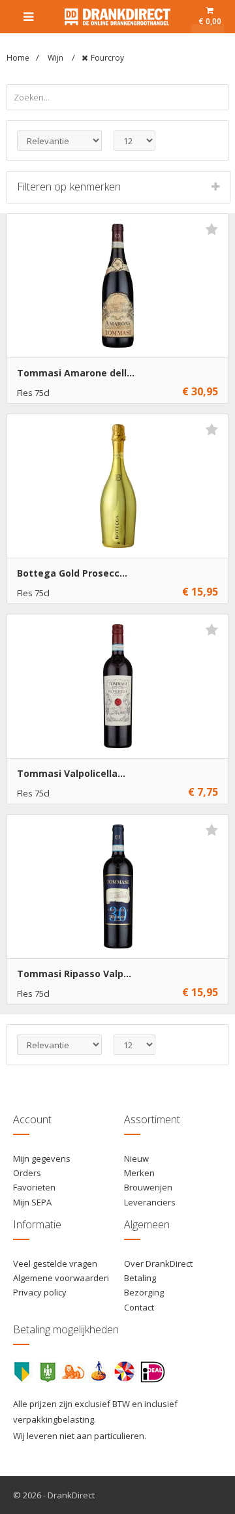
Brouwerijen (148, 1187)
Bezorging (144, 1292)
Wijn (56, 57)
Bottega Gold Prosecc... (72, 573)
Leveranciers (150, 1202)
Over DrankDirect (158, 1263)
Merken (139, 1173)
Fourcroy (107, 57)
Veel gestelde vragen (55, 1263)
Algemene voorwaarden (61, 1278)
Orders (27, 1173)
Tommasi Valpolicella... (71, 773)
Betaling (140, 1278)
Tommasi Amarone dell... (75, 373)
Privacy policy (40, 1292)
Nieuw (136, 1158)
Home (18, 57)
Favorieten (34, 1187)
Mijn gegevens (41, 1158)
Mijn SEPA (32, 1202)
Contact (139, 1307)
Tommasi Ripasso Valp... (74, 973)
